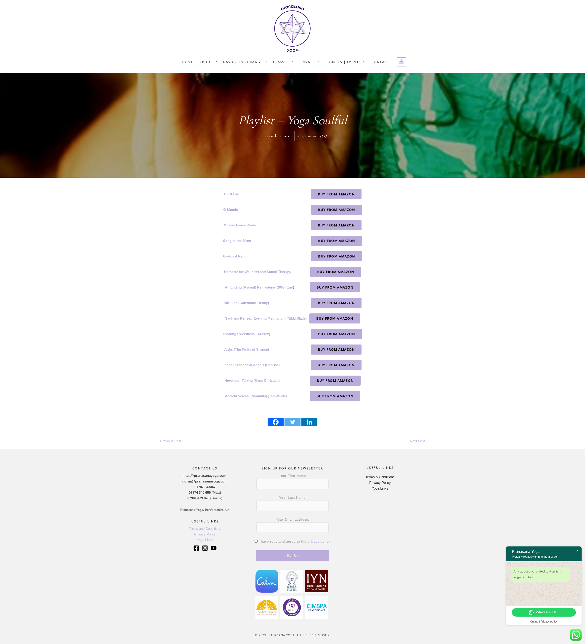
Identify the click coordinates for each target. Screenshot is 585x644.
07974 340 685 (200, 492)
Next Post (419, 441)
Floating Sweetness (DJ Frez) (246, 334)
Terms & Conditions (380, 477)
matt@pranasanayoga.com (204, 475)
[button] (215, 62)
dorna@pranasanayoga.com (204, 481)
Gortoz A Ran (234, 256)
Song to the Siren (237, 241)
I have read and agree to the (294, 541)
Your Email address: (292, 519)
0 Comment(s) (312, 135)
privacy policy (319, 541)
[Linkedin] (309, 422)
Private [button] (307, 62)
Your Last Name (292, 497)
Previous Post (168, 441)
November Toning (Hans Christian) (252, 380)
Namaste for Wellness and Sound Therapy (257, 272)
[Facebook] (276, 422)
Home (187, 62)
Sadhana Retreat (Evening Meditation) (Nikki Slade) (266, 318)
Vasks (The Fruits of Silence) (246, 349)
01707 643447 (204, 487)
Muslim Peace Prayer (240, 225)
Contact (380, 62)
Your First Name (292, 475)
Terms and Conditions (205, 528)
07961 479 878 (198, 498)
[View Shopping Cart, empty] (401, 61)
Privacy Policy (205, 534)
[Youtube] (214, 548)
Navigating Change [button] (243, 62)
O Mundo (230, 210)
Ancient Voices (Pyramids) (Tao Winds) (256, 396)
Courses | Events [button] (343, 62)
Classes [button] (281, 62)
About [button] (206, 62)
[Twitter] (292, 422)
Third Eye (231, 194)
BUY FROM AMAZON (336, 194)
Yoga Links (205, 540)
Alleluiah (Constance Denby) (246, 303)
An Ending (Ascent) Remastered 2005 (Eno (259, 287)
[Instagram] (205, 548)
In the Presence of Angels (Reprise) (251, 365)
